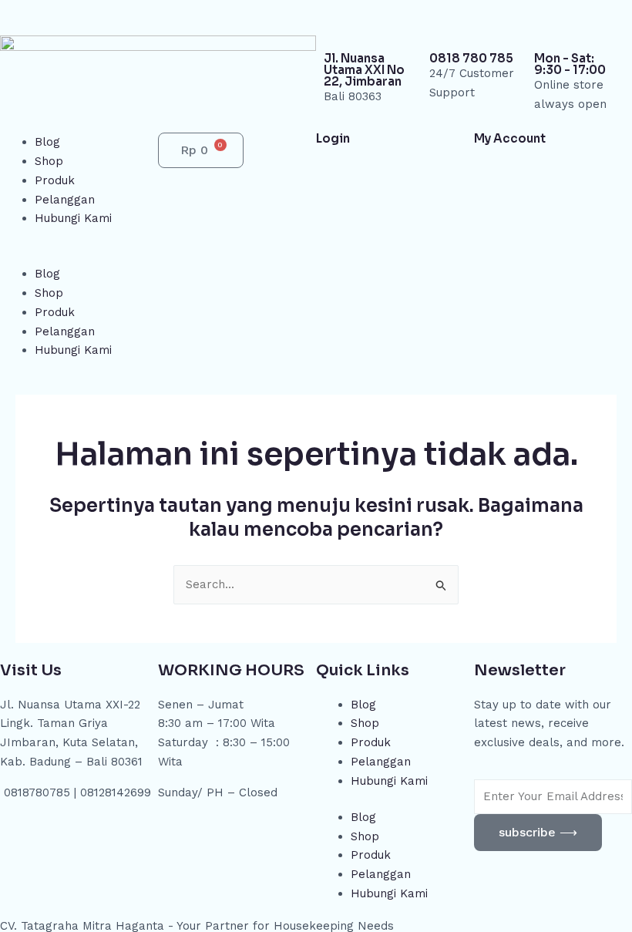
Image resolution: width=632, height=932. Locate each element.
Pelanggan (65, 200)
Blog (47, 142)
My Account (510, 138)
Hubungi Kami (73, 218)
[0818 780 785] (448, 27)
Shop (49, 161)
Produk (55, 180)
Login (333, 138)
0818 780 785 (471, 58)
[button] (79, 255)
